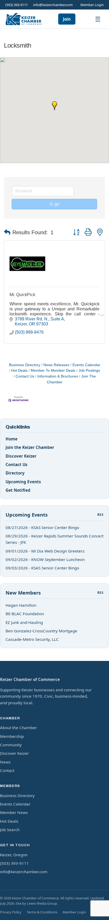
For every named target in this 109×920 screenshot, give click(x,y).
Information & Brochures (57, 376)
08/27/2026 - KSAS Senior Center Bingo (42, 527)
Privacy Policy (10, 912)
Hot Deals (19, 370)
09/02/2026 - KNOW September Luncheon (45, 559)
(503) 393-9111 (16, 4)
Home (11, 438)
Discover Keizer (21, 456)
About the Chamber (18, 727)
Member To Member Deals (53, 370)
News (5, 762)
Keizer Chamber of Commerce (30, 679)
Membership (12, 736)
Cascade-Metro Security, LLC (32, 639)
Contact (7, 770)
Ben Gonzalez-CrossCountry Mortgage (41, 630)
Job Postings (89, 370)
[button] (54, 105)
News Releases (56, 365)
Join (67, 19)
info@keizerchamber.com (53, 4)
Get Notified (18, 490)
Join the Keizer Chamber (30, 447)
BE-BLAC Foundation (25, 613)
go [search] (56, 204)
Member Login (92, 4)
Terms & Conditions (42, 912)
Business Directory (24, 365)
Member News (14, 812)
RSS (100, 514)
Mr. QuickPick (22, 294)
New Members (23, 592)
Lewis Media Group (42, 903)
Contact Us (25, 376)
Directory (15, 473)
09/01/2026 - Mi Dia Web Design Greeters (45, 551)
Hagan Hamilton (21, 605)
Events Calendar (86, 365)
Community (11, 744)
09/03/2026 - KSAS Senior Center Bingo (42, 568)
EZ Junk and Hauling (24, 622)
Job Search (10, 829)
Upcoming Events (23, 481)
